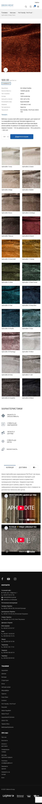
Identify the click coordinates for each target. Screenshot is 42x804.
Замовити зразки (4, 767)
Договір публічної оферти (6, 756)
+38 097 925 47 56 (8, 595)
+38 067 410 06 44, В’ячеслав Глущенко (15, 614)
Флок (3, 684)
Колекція (10, 467)
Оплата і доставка (4, 745)
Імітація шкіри (5, 687)
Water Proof (5, 714)
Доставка (23, 467)
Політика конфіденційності (6, 762)
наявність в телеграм (10, 599)
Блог (2, 777)
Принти (3, 694)
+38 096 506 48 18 (8, 652)
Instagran (15, 579)
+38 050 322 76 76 (8, 636)
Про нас (4, 737)
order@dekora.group (9, 597)
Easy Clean (4, 697)
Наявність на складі (5, 773)
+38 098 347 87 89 (8, 641)
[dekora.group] (7, 6)
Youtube (8, 579)
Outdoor (4, 700)
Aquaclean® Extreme (7, 717)
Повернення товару (5, 751)
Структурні (4, 680)
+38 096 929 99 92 (8, 658)
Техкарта (4, 114)
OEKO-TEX (4, 720)
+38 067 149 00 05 (8, 633)
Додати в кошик (21, 137)
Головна (4, 13)
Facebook (2, 579)
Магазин (13, 12)
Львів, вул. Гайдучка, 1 (10, 592)
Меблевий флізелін (7, 727)
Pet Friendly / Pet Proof (25, 12)
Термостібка (5, 724)
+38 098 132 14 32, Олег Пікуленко (14, 619)
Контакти (4, 740)
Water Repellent (6, 710)
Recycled (4, 707)
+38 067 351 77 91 (8, 647)
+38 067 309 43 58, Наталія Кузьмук (14, 608)
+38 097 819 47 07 (8, 628)
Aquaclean (4, 670)
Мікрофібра (5, 690)
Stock (30, 6)
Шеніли (3, 673)
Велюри (3, 677)
